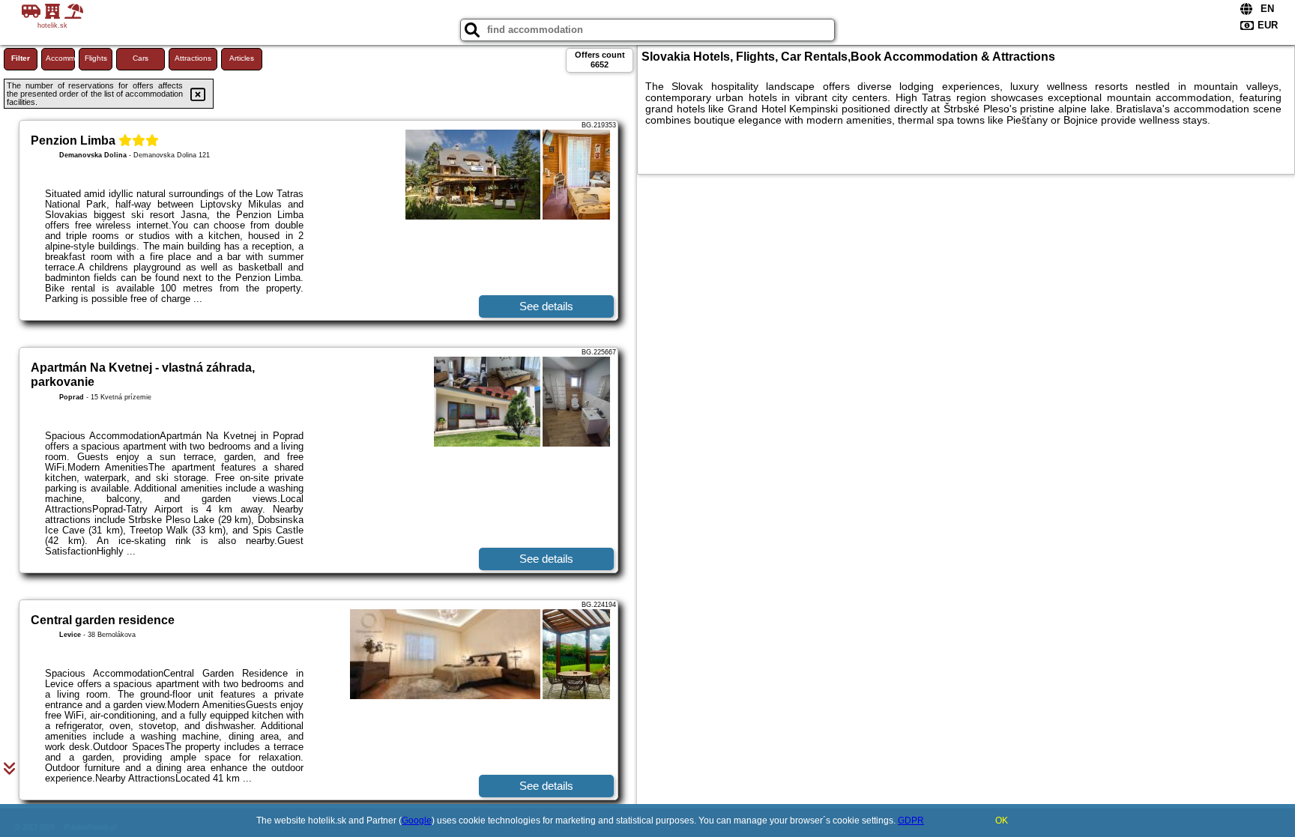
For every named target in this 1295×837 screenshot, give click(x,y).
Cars (140, 58)
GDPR (911, 820)
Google (417, 820)
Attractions (193, 58)
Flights (96, 58)
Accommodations (60, 58)
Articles (241, 58)
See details (546, 306)
